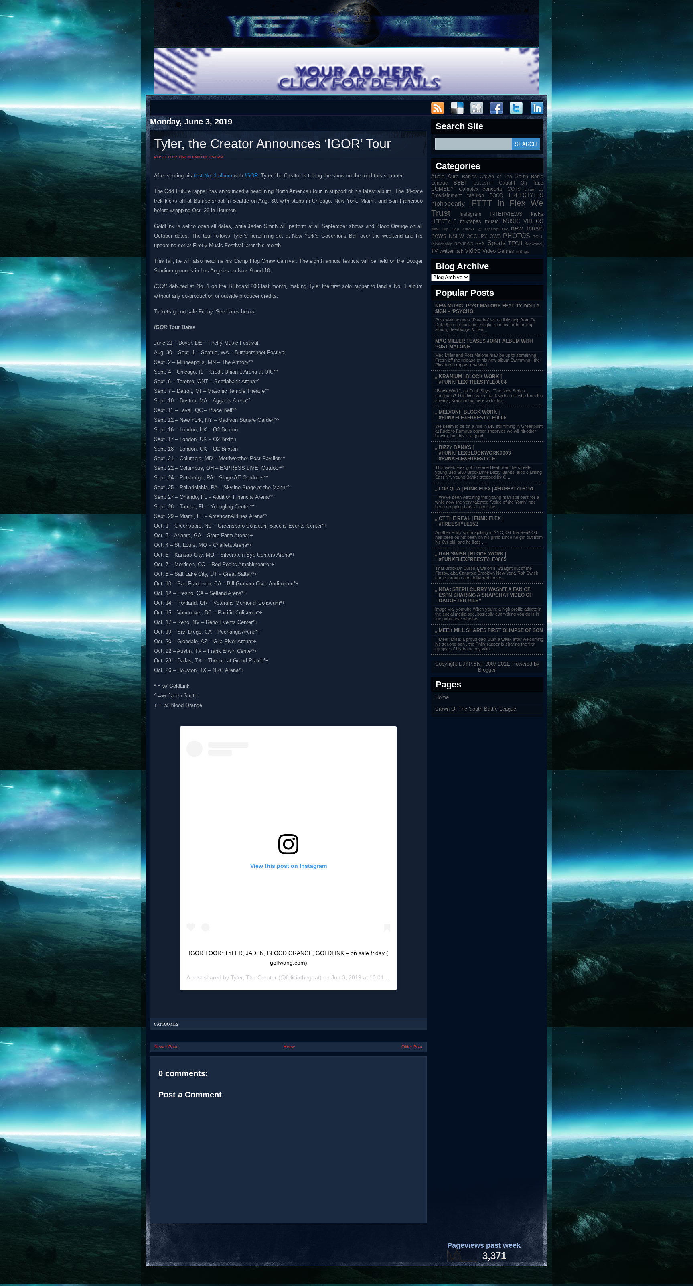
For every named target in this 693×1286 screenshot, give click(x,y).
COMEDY (442, 189)
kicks (537, 214)
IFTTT (480, 202)
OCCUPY (476, 236)
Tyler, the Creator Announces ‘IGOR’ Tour (272, 143)
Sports (496, 243)
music (492, 221)
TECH (515, 243)
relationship (441, 244)
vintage (522, 251)
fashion (475, 195)
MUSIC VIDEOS (523, 221)
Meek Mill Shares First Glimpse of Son (491, 630)
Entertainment (446, 195)
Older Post (411, 1046)
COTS (514, 188)
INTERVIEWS (506, 214)
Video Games (498, 251)
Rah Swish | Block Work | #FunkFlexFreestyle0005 (473, 556)
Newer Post (165, 1046)
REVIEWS (463, 244)
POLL (538, 236)
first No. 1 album (213, 176)
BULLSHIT (483, 183)
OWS (495, 236)
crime (529, 189)
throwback (534, 244)
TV (434, 251)
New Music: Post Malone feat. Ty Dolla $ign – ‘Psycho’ (487, 308)
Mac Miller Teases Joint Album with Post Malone (484, 343)
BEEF (461, 183)
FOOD (496, 195)
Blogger (486, 670)
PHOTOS (516, 235)
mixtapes (470, 221)
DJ (541, 189)
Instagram (470, 214)
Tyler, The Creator (254, 977)
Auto (453, 176)
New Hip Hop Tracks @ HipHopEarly (469, 229)
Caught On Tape (521, 182)
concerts (492, 189)
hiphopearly (448, 203)
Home (289, 1046)
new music (527, 228)
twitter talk (452, 251)
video (473, 250)
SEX (480, 243)
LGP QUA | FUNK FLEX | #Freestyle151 (486, 489)
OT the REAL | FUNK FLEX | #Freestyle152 (471, 521)
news (438, 235)
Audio (437, 176)
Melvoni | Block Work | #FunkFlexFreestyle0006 (473, 415)
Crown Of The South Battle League (475, 709)
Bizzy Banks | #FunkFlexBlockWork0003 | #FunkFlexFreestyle (476, 453)
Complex (468, 188)
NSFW (456, 236)
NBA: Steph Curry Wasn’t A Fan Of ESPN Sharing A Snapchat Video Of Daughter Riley (485, 595)
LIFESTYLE (443, 221)
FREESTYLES (526, 195)
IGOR (251, 176)
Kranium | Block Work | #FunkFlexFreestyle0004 (473, 379)
